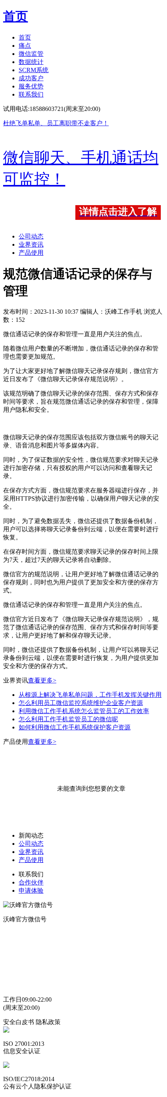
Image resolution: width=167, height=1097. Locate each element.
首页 (25, 37)
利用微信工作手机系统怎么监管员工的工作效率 (84, 711)
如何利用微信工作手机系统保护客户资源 (74, 727)
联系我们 (31, 94)
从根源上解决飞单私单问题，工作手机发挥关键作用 (90, 694)
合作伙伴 (31, 882)
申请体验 (31, 890)
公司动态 (31, 236)
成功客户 (31, 78)
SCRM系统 (34, 70)
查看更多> (42, 680)
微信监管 (31, 53)
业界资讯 (31, 244)
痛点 (25, 45)
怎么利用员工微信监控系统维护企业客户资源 (81, 703)
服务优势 (31, 86)
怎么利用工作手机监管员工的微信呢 (68, 719)
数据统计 (31, 62)
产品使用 (31, 252)
